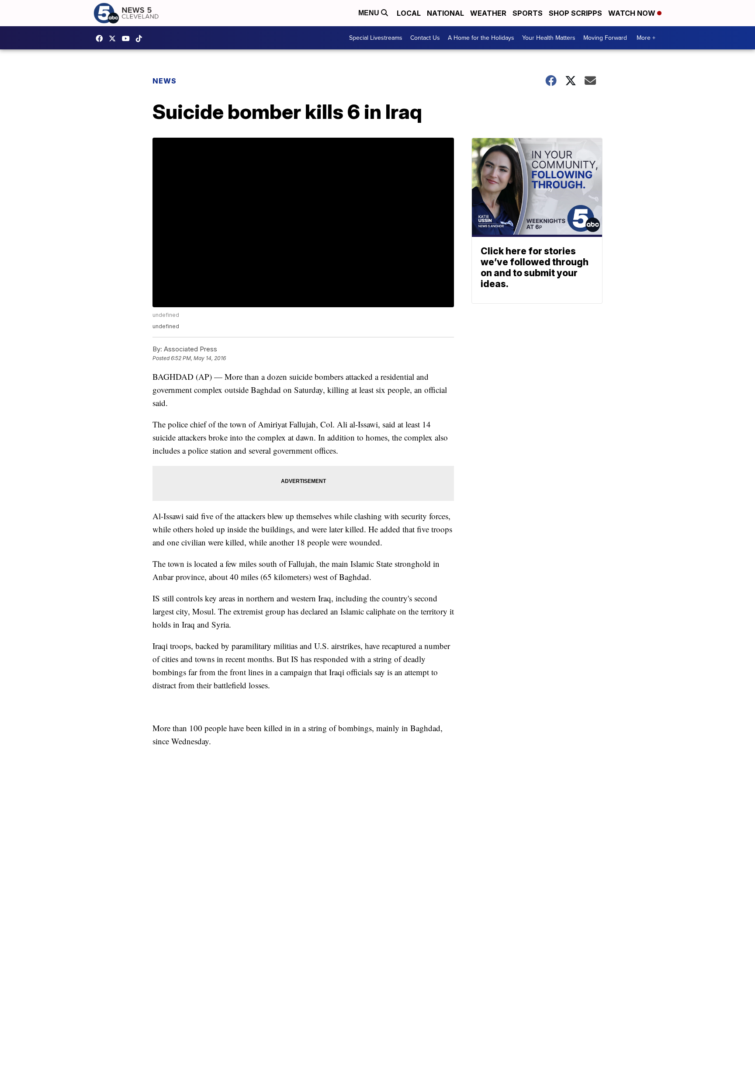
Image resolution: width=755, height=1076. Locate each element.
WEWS (114, 38)
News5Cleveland (101, 38)
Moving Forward (605, 37)
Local (409, 13)
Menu (369, 13)
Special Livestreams (375, 37)
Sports (528, 13)
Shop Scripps (575, 13)
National (445, 13)
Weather (488, 13)
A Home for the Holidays (481, 37)
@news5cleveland (141, 38)
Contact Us (425, 37)
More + (646, 37)
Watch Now (632, 13)
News (164, 80)
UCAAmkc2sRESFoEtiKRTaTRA (128, 38)
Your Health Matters (548, 37)
